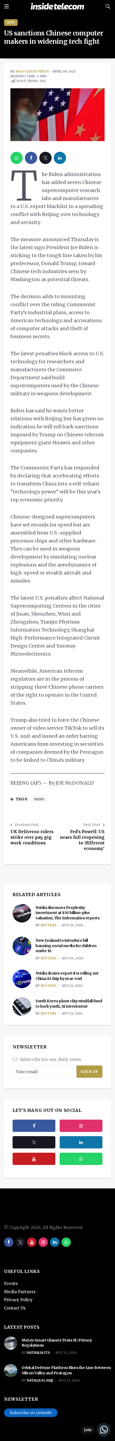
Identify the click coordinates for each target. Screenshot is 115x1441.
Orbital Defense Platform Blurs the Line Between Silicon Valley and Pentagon (66, 1370)
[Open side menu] (6, 6)
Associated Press (32, 71)
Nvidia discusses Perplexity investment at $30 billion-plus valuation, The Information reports (67, 912)
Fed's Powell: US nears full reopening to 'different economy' (82, 840)
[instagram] (81, 1126)
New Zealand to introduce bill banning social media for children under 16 (66, 945)
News (11, 22)
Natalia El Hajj (40, 1380)
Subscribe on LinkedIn (31, 1412)
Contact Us (15, 1308)
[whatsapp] (16, 158)
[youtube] (34, 1159)
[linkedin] (60, 158)
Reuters (48, 925)
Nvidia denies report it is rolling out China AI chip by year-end (67, 976)
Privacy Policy (18, 1299)
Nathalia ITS (38, 1353)
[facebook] (31, 158)
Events (11, 1283)
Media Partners (20, 1291)
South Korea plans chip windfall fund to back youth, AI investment (69, 1004)
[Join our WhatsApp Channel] (96, 1430)
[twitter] (45, 158)
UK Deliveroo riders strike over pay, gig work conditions (31, 837)
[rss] (81, 1142)
